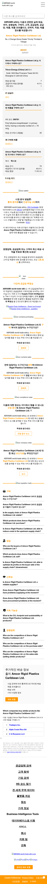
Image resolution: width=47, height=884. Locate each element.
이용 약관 (40, 877)
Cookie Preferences (13, 877)
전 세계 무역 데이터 (23, 790)
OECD (19, 209)
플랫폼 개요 (23, 796)
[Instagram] (31, 859)
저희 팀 (23, 839)
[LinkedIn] (14, 859)
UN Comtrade (32, 207)
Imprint (25, 881)
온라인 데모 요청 (23, 867)
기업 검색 (23, 777)
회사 (23, 833)
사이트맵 (16, 881)
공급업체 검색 (23, 765)
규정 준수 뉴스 (23, 433)
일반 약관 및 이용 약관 (14, 752)
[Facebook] (19, 859)
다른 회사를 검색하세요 (14, 15)
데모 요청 (12, 699)
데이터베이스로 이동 (23, 820)
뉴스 (23, 473)
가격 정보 (23, 808)
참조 (28, 222)
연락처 (23, 348)
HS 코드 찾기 (23, 784)
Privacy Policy (27, 877)
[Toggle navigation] (43, 4)
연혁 (23, 845)
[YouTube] (25, 859)
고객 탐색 (23, 771)
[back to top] (44, 877)
